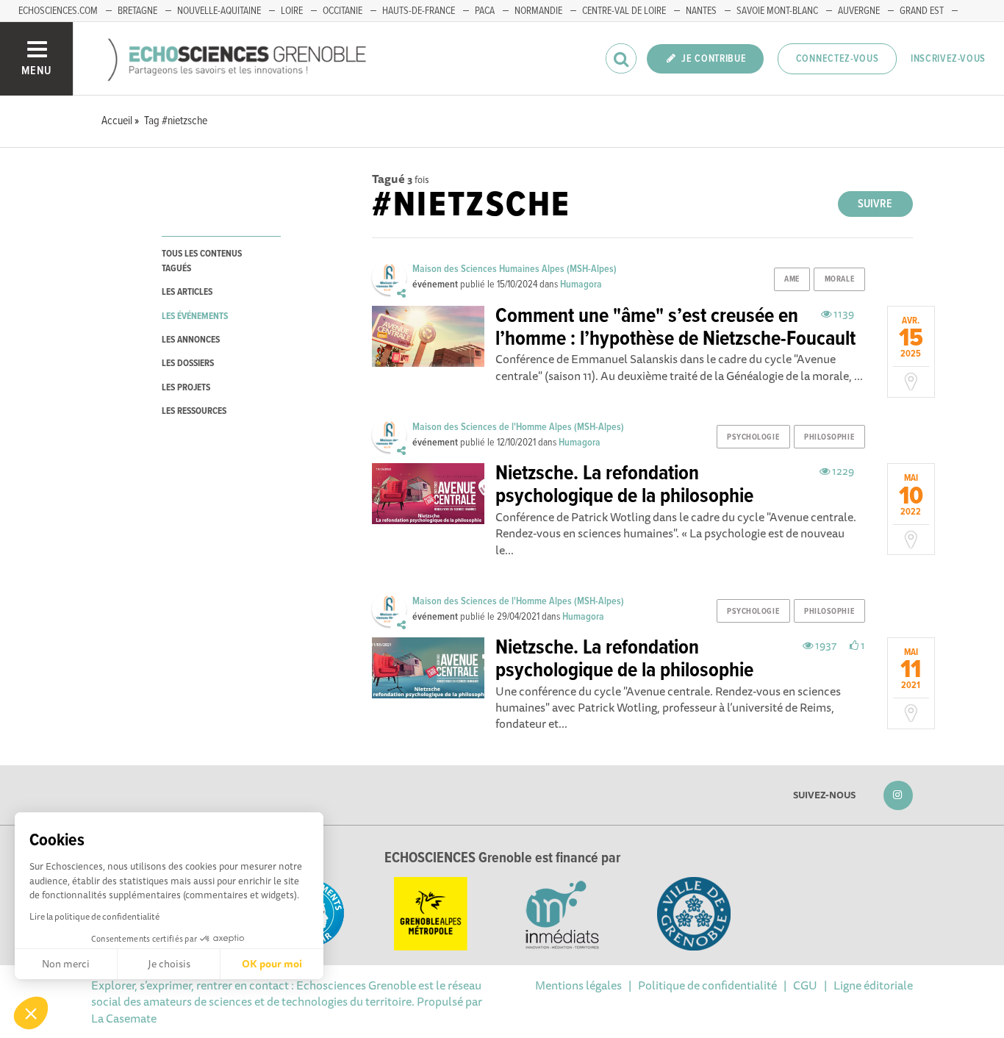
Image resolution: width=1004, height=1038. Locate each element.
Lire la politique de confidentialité (94, 916)
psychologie (753, 437)
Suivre (875, 204)
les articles (187, 292)
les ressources (194, 411)
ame (792, 279)
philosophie (829, 437)
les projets (186, 388)
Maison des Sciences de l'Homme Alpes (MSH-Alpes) (518, 427)
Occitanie (342, 11)
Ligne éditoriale (873, 985)
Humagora (581, 284)
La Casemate (124, 1018)
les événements (195, 316)
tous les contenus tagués (202, 261)
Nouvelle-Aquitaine (219, 11)
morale (839, 279)
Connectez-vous (837, 58)
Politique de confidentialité (707, 985)
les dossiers (188, 363)
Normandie (538, 11)
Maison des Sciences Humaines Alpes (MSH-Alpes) (514, 269)
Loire (292, 11)
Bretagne (137, 11)
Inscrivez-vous (948, 58)
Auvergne (859, 11)
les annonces (191, 340)
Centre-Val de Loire (624, 11)
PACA (485, 11)
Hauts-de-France (418, 11)
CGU (805, 985)
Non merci (66, 964)
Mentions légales (578, 985)
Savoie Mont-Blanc (777, 11)
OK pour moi (272, 964)
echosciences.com (58, 11)
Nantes (701, 11)
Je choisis (169, 964)
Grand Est (922, 11)
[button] (31, 1013)
